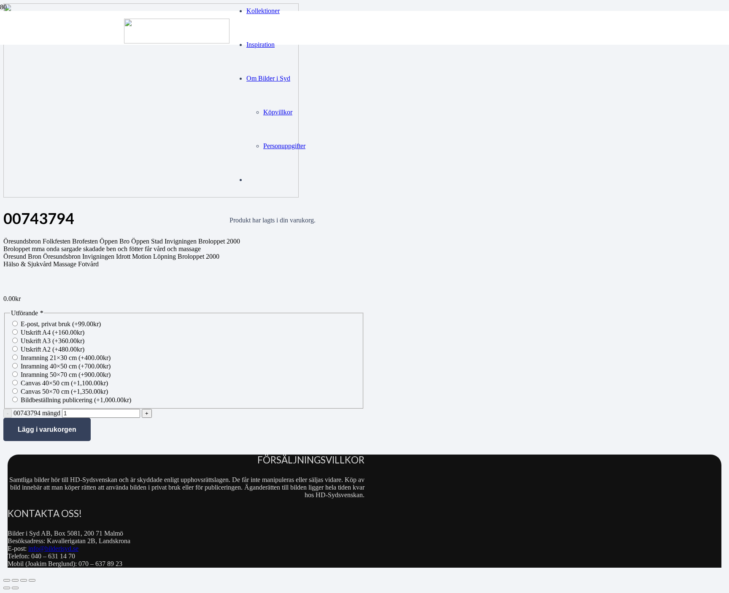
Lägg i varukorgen (47, 429)
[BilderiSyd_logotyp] (177, 41)
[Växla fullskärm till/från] (15, 580)
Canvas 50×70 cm (64, 391)
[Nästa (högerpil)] (15, 588)
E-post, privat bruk (61, 324)
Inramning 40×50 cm (66, 366)
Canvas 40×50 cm (64, 383)
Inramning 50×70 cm (66, 374)
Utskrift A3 (52, 340)
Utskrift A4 (52, 332)
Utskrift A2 (52, 349)
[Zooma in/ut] (6, 580)
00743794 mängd (37, 413)
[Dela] (23, 580)
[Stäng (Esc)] (32, 580)
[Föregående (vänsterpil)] (6, 588)
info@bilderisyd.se (53, 548)
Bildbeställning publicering (76, 399)
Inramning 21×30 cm (66, 357)
